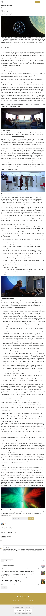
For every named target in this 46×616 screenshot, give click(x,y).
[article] (23, 566)
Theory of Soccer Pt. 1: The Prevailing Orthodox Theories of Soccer (17, 571)
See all (3, 587)
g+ (5, 418)
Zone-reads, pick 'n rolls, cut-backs (8, 565)
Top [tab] (2, 560)
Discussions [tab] (10, 560)
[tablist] (6, 536)
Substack (17, 613)
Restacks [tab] (9, 536)
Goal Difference (20, 136)
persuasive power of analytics (20, 209)
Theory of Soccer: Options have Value (10, 564)
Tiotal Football (7, 10)
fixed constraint (28, 76)
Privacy (22, 607)
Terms (26, 607)
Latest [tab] (5, 560)
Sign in (42, 2)
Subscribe (38, 1)
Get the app (28, 610)
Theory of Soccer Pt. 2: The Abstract (10, 580)
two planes (18, 52)
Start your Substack (20, 610)
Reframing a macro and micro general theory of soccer (12, 581)
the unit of (14, 136)
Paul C (4, 547)
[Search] (44, 560)
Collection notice (31, 607)
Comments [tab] (4, 536)
